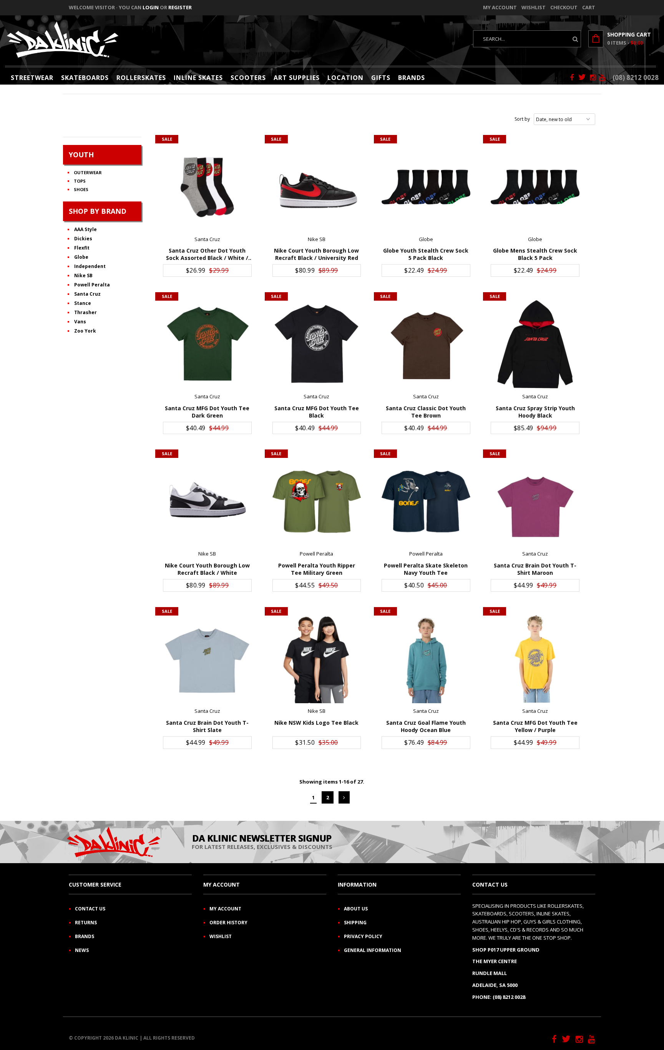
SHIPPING (355, 922)
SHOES (81, 189)
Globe (81, 257)
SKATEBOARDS (85, 77)
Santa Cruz (87, 294)
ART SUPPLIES (297, 77)
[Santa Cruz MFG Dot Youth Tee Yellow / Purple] (535, 659)
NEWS (82, 950)
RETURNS (86, 922)
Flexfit (82, 248)
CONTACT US (90, 908)
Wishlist (533, 7)
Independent (90, 266)
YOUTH (81, 154)
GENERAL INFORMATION (372, 950)
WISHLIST (220, 936)
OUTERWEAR (88, 172)
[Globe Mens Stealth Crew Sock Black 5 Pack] (535, 187)
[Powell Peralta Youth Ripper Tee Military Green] (316, 501)
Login (151, 7)
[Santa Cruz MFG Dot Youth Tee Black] (316, 344)
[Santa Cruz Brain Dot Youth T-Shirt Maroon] (535, 501)
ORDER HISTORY (228, 922)
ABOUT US (356, 908)
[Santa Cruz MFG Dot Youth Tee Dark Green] (207, 344)
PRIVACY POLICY (363, 936)
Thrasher (85, 312)
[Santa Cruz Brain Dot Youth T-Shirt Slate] (207, 659)
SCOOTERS (248, 77)
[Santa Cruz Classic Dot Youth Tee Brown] (426, 344)
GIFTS (380, 77)
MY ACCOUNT (225, 908)
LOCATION (345, 77)
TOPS (80, 181)
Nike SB (83, 275)
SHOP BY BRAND (97, 211)
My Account (500, 7)
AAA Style (85, 229)
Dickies (83, 238)
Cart (588, 7)
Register (180, 7)
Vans (80, 321)
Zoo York (85, 331)
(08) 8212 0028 (636, 77)
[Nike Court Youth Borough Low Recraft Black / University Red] (316, 187)
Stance (82, 303)
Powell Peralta (92, 284)
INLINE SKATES (198, 77)
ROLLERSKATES (141, 77)
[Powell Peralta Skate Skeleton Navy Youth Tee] (426, 501)
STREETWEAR (32, 77)
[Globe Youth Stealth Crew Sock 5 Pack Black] (426, 187)
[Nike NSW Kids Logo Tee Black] (316, 659)
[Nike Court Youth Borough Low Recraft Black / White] (207, 501)
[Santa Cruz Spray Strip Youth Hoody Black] (535, 344)
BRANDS (411, 77)
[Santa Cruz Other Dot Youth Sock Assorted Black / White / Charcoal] (207, 187)
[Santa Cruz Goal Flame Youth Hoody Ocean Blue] (426, 659)
